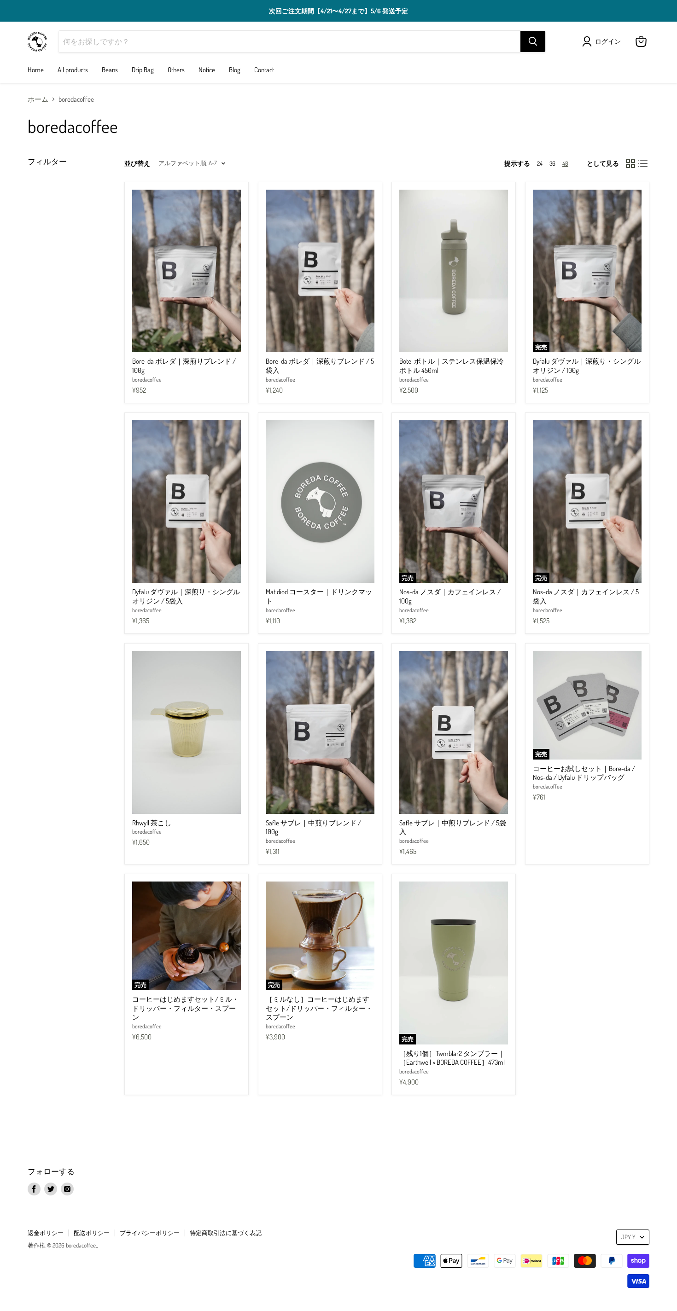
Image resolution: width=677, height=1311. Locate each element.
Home (36, 69)
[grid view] (630, 163)
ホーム (38, 99)
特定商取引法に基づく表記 (226, 1232)
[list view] (643, 163)
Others (176, 69)
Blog (234, 69)
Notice (206, 69)
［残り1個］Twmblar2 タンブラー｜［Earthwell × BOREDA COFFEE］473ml (452, 1058)
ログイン (608, 41)
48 (565, 163)
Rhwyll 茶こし (151, 822)
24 (540, 163)
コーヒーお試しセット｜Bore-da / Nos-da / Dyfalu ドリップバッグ (584, 773)
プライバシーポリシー (150, 1232)
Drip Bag (143, 69)
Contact (264, 69)
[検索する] (532, 41)
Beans (110, 69)
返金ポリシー (46, 1232)
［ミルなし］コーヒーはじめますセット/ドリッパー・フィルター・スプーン (319, 1008)
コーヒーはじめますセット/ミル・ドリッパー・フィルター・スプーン (185, 1008)
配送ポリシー (92, 1232)
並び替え (137, 163)
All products (73, 69)
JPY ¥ (628, 1237)
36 (552, 163)
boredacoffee (147, 379)
